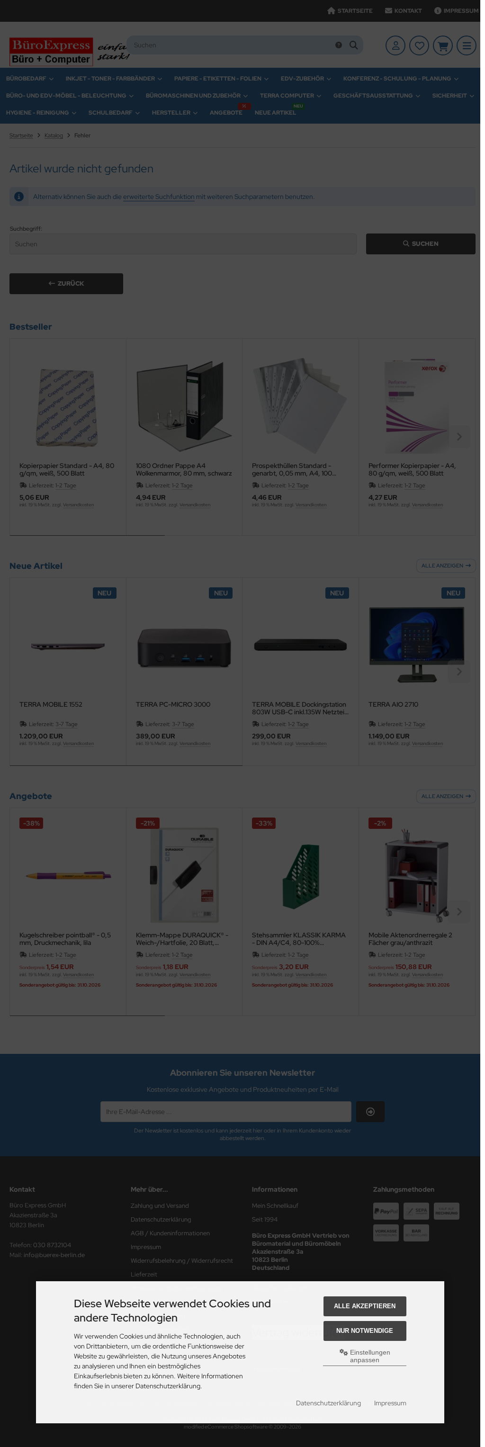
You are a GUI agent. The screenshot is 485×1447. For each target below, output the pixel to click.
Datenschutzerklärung (328, 1403)
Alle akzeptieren (364, 1306)
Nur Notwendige (364, 1330)
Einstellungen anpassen (369, 1356)
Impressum (390, 1403)
